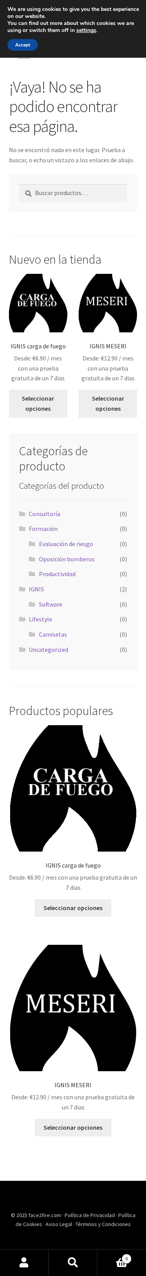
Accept (22, 45)
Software (50, 604)
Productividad (57, 574)
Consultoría (44, 514)
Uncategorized (48, 649)
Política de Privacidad (90, 1215)
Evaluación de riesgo (66, 544)
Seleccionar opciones (38, 403)
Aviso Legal (59, 1224)
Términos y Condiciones (103, 1224)
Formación (43, 528)
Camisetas (53, 634)
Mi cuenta (24, 1262)
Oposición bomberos (67, 559)
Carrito (112, 1256)
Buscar (73, 1262)
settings (86, 30)
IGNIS (36, 589)
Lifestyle (40, 619)
